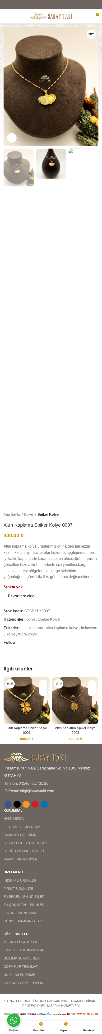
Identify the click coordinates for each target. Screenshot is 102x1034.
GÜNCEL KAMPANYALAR (23, 921)
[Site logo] (51, 16)
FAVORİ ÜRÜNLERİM (20, 913)
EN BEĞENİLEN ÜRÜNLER (24, 897)
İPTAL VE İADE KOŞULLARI (25, 950)
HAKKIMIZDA (14, 818)
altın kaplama (31, 628)
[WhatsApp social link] (42, 642)
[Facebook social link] (39, 4)
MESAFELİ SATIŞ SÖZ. (21, 942)
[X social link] (45, 4)
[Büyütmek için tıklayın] (12, 138)
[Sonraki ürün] (96, 514)
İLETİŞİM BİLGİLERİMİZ (22, 827)
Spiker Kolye (48, 514)
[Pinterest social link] (57, 4)
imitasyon (89, 628)
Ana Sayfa (12, 514)
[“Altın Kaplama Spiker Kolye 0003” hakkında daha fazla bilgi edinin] (92, 692)
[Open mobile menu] (5, 16)
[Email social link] (51, 4)
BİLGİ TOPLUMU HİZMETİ (24, 851)
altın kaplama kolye (62, 628)
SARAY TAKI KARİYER (20, 859)
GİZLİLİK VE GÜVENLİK (22, 958)
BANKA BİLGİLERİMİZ (20, 835)
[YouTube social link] (37, 642)
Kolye (29, 514)
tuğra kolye (27, 634)
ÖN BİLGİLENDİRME (19, 975)
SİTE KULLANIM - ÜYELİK (23, 983)
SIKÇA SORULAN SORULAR (25, 843)
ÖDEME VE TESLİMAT (21, 967)
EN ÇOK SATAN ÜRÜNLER (24, 905)
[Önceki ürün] (86, 514)
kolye (10, 634)
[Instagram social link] (31, 642)
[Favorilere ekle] (43, 684)
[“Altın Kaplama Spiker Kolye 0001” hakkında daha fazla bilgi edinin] (43, 692)
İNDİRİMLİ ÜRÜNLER (20, 880)
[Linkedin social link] (63, 4)
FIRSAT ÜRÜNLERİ (18, 888)
